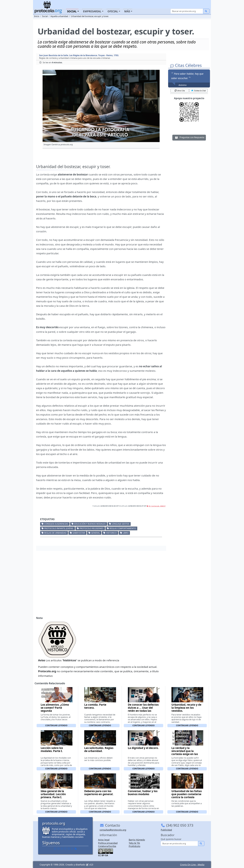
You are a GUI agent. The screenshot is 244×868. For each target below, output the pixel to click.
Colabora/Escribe (107, 846)
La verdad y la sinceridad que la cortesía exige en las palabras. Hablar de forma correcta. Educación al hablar (184, 755)
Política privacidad (108, 843)
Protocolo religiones (91, 528)
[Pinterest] (61, 848)
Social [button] (72, 11)
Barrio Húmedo (137, 839)
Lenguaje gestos (120, 523)
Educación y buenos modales (90, 523)
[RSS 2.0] (75, 848)
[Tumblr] (65, 848)
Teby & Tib (134, 843)
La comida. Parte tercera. (95, 706)
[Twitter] (58, 848)
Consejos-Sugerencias (56, 523)
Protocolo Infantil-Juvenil (58, 528)
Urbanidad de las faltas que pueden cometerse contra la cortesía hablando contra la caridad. (186, 797)
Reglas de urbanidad (55, 532)
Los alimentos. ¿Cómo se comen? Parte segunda (55, 707)
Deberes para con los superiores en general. (98, 792)
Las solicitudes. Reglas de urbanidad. (98, 749)
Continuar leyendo (56, 725)
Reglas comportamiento (123, 528)
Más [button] (127, 11)
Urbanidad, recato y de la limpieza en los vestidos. (186, 707)
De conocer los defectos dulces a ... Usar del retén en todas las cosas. (143, 709)
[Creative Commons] (105, 850)
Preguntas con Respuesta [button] (191, 137)
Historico (111, 532)
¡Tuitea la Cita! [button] (200, 90)
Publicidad (166, 829)
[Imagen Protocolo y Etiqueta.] (101, 106)
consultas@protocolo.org (113, 829)
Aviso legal (104, 839)
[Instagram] (68, 848)
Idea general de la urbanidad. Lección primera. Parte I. (53, 794)
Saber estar (79, 532)
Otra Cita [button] (181, 90)
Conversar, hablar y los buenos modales (142, 792)
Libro (125, 532)
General (95, 532)
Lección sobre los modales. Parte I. (52, 749)
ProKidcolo (134, 846)
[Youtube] (72, 848)
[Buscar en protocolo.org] (206, 11)
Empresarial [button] (92, 11)
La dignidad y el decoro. (143, 748)
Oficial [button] (113, 11)
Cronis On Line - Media (192, 864)
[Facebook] (55, 848)
